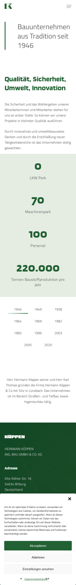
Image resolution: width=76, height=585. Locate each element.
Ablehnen (38, 557)
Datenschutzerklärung (36, 579)
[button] (70, 499)
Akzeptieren (38, 546)
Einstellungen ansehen (38, 569)
